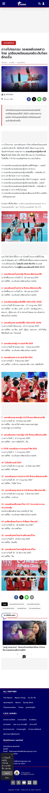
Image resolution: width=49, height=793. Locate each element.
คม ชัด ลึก (32, 698)
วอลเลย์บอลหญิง (33, 604)
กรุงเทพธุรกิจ (8, 702)
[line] (39, 99)
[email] (44, 99)
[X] (18, 782)
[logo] (20, 4)
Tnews (20, 707)
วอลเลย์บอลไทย (8, 608)
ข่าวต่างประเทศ (8, 729)
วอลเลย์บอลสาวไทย (16, 604)
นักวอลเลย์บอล (34, 608)
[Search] (40, 3)
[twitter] (34, 99)
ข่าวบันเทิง (7, 724)
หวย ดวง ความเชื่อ (20, 724)
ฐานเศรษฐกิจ (30, 707)
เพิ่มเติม (8, 768)
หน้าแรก (4, 62)
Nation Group (20, 698)
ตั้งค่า (7, 778)
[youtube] (24, 782)
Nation (18, 702)
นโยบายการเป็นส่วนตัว (11, 734)
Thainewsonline (9, 707)
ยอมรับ (7, 773)
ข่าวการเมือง (22, 719)
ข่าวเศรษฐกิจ (21, 729)
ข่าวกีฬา (11, 62)
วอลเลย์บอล (21, 62)
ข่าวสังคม (32, 719)
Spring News (28, 702)
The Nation (7, 698)
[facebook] (29, 99)
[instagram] (35, 782)
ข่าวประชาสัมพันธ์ (34, 729)
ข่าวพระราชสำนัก (9, 719)
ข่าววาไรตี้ (33, 724)
